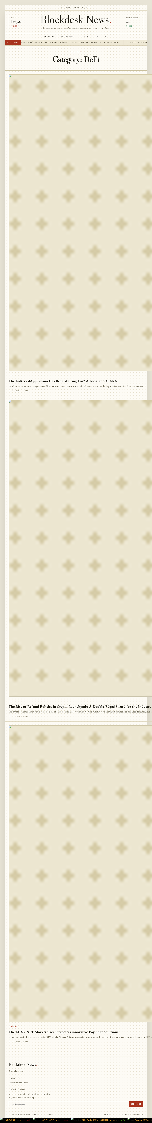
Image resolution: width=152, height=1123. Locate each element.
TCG (97, 36)
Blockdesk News (76, 19)
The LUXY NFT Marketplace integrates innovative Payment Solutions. (64, 1032)
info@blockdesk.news (18, 1083)
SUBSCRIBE (136, 1104)
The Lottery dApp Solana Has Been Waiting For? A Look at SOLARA (63, 381)
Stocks (84, 36)
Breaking (49, 36)
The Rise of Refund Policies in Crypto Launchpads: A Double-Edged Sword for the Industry (80, 706)
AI (106, 36)
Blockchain (67, 36)
